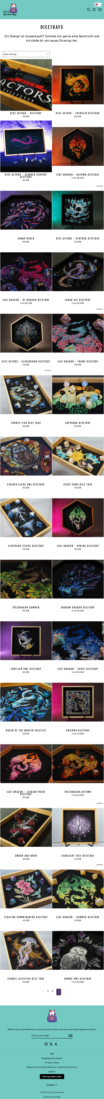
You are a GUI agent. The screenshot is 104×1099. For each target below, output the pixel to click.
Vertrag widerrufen (52, 1076)
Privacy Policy (52, 1062)
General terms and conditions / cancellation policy (52, 1067)
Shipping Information (52, 1058)
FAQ (52, 1053)
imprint (52, 1071)
